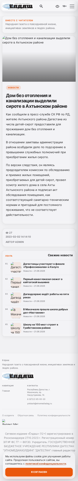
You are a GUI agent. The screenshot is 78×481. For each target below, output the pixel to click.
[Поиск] (41, 6)
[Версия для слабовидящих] (57, 6)
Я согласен (39, 471)
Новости (13, 87)
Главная (6, 391)
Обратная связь (26, 415)
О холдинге (8, 415)
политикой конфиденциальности (45, 463)
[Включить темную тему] (49, 6)
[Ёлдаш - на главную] (18, 6)
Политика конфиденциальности (53, 415)
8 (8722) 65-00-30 (36, 399)
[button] (72, 6)
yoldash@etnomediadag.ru (39, 403)
